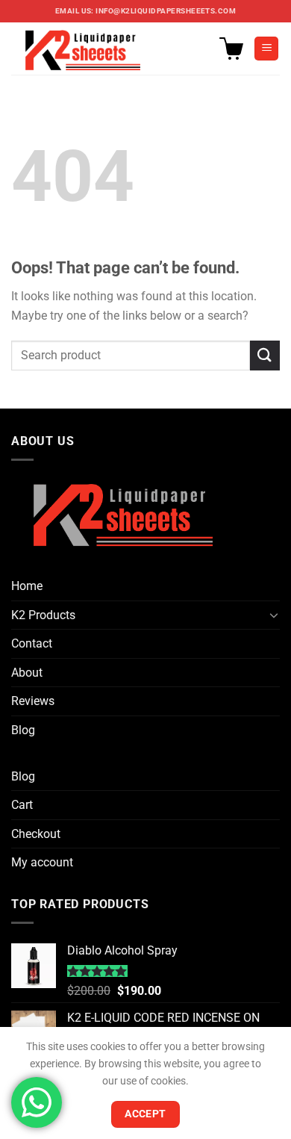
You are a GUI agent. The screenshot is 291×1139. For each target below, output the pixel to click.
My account (42, 862)
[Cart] (231, 48)
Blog (23, 730)
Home (27, 586)
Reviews (32, 701)
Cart (22, 805)
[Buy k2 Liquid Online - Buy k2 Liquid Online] (86, 48)
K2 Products (43, 615)
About (27, 672)
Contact (31, 643)
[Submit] (265, 355)
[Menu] (266, 49)
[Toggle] (274, 615)
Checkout (35, 834)
